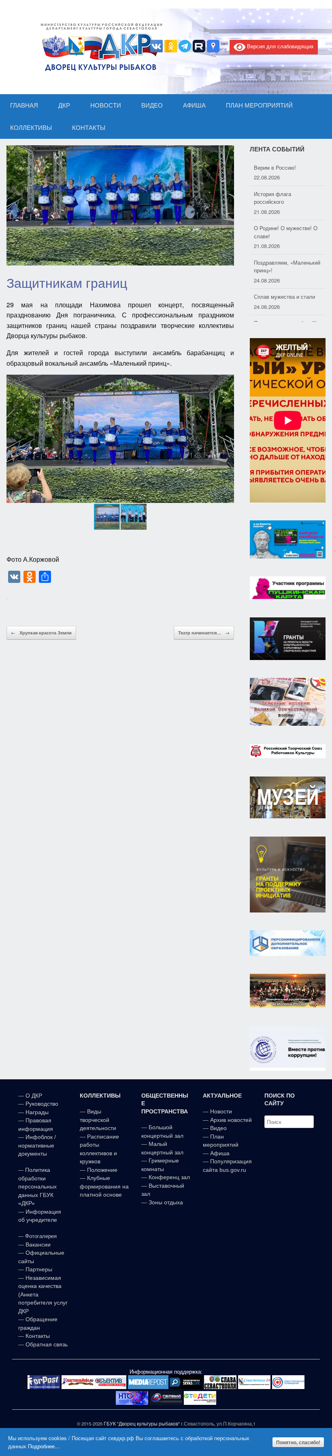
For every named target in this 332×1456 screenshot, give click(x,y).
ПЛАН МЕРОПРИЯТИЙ (259, 105)
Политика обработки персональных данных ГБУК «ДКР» (37, 1186)
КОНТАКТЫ (88, 127)
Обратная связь (46, 1344)
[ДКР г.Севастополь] (99, 47)
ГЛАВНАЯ (24, 105)
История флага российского (272, 178)
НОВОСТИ (105, 105)
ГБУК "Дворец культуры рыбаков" (142, 1423)
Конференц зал (169, 1177)
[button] (226, 438)
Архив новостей (231, 1120)
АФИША (194, 105)
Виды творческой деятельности (98, 1119)
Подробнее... (44, 1446)
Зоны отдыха (166, 1202)
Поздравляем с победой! (285, 303)
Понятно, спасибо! (298, 1442)
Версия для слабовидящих (279, 46)
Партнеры (39, 1269)
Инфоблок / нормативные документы (37, 1145)
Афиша (220, 1153)
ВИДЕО (152, 105)
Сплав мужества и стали (284, 276)
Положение (102, 1170)
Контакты (37, 1336)
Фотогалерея (41, 1236)
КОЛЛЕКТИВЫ (31, 127)
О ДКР (34, 1095)
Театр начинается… (204, 633)
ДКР (64, 105)
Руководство (42, 1103)
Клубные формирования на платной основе (104, 1186)
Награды (37, 1112)
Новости (221, 1111)
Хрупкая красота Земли (41, 633)
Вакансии (38, 1244)
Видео (218, 1128)
